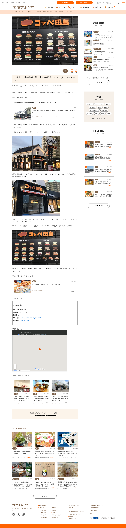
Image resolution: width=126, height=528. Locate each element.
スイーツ (17, 457)
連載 (72, 457)
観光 (66, 457)
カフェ (13, 457)
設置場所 (71, 516)
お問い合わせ (94, 510)
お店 (29, 12)
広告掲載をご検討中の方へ (97, 505)
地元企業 (105, 110)
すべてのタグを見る (97, 118)
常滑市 (30, 488)
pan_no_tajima (25, 320)
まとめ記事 (48, 457)
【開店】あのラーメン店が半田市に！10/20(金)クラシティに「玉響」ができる (21, 398)
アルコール (18, 488)
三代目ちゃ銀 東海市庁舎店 (100, 68)
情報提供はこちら (95, 507)
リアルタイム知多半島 (57, 515)
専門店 (36, 457)
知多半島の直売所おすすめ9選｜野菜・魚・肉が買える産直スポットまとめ (44, 453)
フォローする (51, 415)
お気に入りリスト (85, 2)
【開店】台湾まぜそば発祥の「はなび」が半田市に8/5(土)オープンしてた (60, 398)
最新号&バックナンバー (74, 519)
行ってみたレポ (50, 488)
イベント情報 (44, 517)
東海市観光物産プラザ (99, 43)
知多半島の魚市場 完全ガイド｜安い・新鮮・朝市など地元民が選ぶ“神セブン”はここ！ (67, 453)
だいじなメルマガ (56, 517)
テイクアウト (24, 488)
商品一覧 (71, 507)
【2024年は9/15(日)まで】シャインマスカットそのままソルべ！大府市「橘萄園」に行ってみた (45, 484)
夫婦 (109, 113)
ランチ (59, 457)
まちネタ (21, 457)
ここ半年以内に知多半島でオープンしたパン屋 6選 (46, 284)
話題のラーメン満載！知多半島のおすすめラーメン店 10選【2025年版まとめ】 (103, 196)
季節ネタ (25, 457)
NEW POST (43, 512)
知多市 (109, 160)
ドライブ (40, 457)
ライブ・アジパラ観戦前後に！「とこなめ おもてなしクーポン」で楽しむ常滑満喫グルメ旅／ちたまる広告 (22, 484)
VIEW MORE (99, 82)
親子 (64, 488)
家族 (66, 488)
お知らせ (54, 507)
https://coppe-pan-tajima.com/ (31, 318)
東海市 (28, 457)
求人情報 (54, 510)
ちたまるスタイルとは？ (75, 514)
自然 (106, 107)
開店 (58, 488)
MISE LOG (43, 510)
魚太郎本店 (96, 34)
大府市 (51, 457)
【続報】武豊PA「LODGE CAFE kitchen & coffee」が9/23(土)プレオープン (41, 398)
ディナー (14, 488)
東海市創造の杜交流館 (99, 51)
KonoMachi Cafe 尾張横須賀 (101, 59)
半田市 (109, 172)
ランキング (43, 515)
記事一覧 (45, 496)
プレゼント (54, 512)
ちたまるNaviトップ (17, 12)
